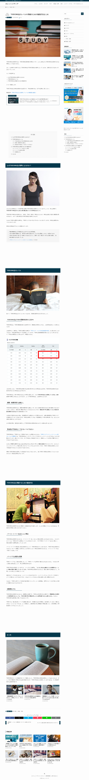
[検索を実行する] (82, 13)
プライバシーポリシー (40, 775)
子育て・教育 (68, 38)
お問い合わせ (54, 775)
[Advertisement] (32, 118)
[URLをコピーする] (55, 718)
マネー (66, 30)
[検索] (83, 0)
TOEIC (15, 711)
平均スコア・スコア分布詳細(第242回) (40, 330)
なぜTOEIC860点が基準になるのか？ (21, 137)
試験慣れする (18, 151)
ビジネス (67, 28)
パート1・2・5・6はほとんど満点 (22, 148)
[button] (9, 718)
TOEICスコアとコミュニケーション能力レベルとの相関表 (21, 239)
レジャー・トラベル (69, 33)
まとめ (14, 154)
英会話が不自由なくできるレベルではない (23, 144)
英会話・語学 (9, 17)
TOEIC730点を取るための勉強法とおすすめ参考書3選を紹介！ (34, 99)
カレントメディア (11, 4)
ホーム (33, 775)
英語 (22, 711)
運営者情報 (48, 775)
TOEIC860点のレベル (18, 139)
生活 (66, 36)
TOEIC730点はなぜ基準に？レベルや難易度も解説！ (24, 92)
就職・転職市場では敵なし (20, 142)
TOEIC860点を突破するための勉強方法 (22, 146)
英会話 (19, 711)
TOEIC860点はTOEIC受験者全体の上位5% (24, 141)
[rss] (81, 0)
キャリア (67, 25)
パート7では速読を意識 (20, 150)
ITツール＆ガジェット (69, 22)
